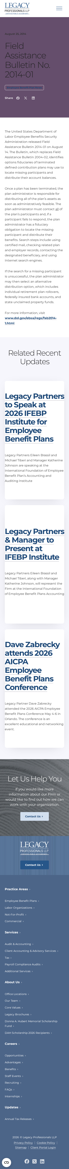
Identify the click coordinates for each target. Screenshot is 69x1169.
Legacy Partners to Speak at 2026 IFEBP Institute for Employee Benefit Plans (34, 417)
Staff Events (13, 1076)
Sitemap (20, 1147)
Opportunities (14, 1055)
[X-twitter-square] (34, 1161)
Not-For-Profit (14, 914)
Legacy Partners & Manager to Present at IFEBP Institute (34, 544)
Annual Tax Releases (18, 1119)
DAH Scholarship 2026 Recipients (27, 1033)
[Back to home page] (17, 8)
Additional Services (17, 971)
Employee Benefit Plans (21, 901)
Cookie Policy (46, 1142)
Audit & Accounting (18, 944)
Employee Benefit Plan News (24, 87)
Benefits (10, 1069)
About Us (12, 982)
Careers (11, 1044)
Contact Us (32, 816)
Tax (7, 957)
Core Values (13, 1007)
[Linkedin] (42, 1161)
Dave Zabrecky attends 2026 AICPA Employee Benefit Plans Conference (32, 666)
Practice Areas (16, 889)
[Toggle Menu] (59, 8)
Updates (11, 1107)
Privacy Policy (23, 1142)
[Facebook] (27, 1161)
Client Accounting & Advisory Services (30, 951)
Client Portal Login (43, 1147)
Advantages (13, 1062)
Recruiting (12, 1082)
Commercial (13, 921)
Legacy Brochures (17, 1014)
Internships (12, 1096)
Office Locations (16, 994)
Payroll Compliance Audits (22, 964)
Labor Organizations (18, 907)
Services (11, 932)
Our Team (11, 1000)
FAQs (8, 1089)
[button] (18, 98)
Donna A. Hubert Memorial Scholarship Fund (31, 1024)
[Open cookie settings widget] (6, 1162)
